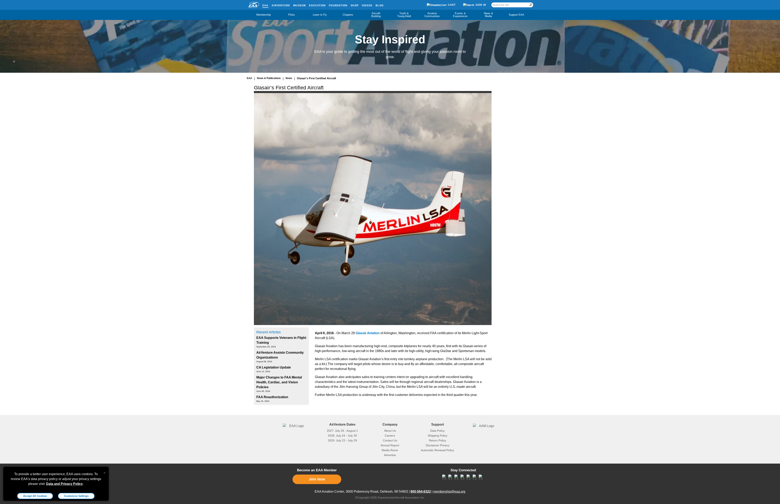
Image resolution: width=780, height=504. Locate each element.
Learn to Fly (320, 14)
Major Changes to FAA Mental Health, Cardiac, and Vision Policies (279, 382)
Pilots (291, 14)
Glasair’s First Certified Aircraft (316, 78)
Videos (367, 5)
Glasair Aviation (368, 333)
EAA (265, 5)
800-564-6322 (421, 491)
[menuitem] (264, 15)
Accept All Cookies (35, 495)
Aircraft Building (376, 15)
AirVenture (281, 5)
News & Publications (269, 78)
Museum (299, 5)
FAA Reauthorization (272, 397)
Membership (263, 14)
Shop (355, 5)
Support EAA (516, 14)
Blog (380, 5)
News (289, 78)
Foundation (338, 5)
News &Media (488, 15)
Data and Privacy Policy (64, 484)
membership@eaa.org (449, 491)
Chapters (348, 14)
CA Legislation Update (273, 367)
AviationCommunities (432, 15)
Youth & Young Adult (404, 15)
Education (317, 5)
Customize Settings (76, 495)
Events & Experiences (460, 15)
